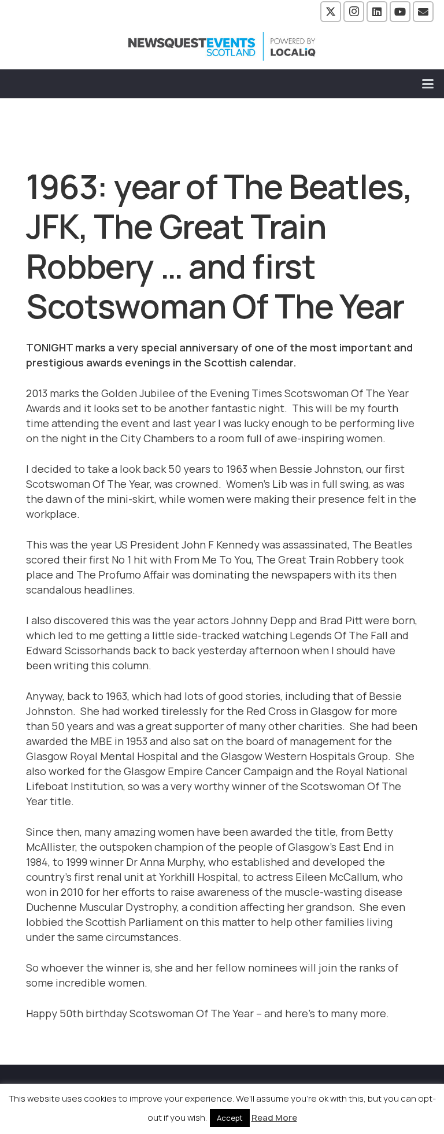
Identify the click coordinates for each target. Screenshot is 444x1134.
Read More (274, 1117)
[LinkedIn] (377, 11)
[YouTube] (400, 11)
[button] (428, 84)
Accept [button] (230, 1118)
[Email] (423, 11)
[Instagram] (353, 11)
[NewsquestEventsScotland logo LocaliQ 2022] (222, 46)
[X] (330, 11)
